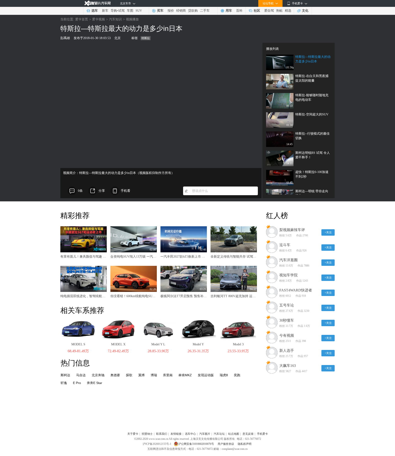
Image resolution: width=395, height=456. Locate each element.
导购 (114, 10)
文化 (305, 10)
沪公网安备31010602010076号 (196, 443)
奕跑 (237, 375)
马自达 (81, 375)
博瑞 (154, 375)
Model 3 (238, 344)
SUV (139, 10)
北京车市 (125, 3)
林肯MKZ (185, 375)
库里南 (168, 375)
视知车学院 (288, 275)
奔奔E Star (94, 383)
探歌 (129, 375)
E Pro (77, 383)
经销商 (181, 10)
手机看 (125, 190)
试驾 (121, 10)
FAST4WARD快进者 (295, 290)
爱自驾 (269, 10)
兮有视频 (286, 335)
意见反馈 (248, 433)
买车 (160, 10)
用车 (229, 10)
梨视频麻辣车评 (292, 230)
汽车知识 (115, 19)
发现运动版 (206, 375)
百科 (239, 10)
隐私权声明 (244, 443)
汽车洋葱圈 (288, 260)
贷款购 (193, 10)
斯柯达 (65, 375)
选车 (94, 10)
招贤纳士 (147, 433)
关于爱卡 (132, 433)
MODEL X (118, 344)
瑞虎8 (224, 375)
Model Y (198, 344)
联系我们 (161, 433)
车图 (130, 10)
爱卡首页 (81, 19)
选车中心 (190, 433)
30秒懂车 (286, 320)
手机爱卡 (262, 433)
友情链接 (176, 433)
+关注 (328, 232)
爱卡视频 (98, 19)
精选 (288, 10)
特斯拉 (145, 38)
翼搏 (141, 375)
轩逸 (64, 383)
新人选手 (286, 350)
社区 (257, 10)
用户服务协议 (226, 443)
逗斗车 (284, 245)
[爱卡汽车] (97, 3)
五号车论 (286, 305)
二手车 (205, 10)
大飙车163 (287, 366)
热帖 (279, 10)
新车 (105, 10)
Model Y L (158, 344)
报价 (171, 10)
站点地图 (233, 433)
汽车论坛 (219, 433)
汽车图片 (204, 433)
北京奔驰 (98, 375)
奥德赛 (115, 375)
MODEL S (78, 344)
